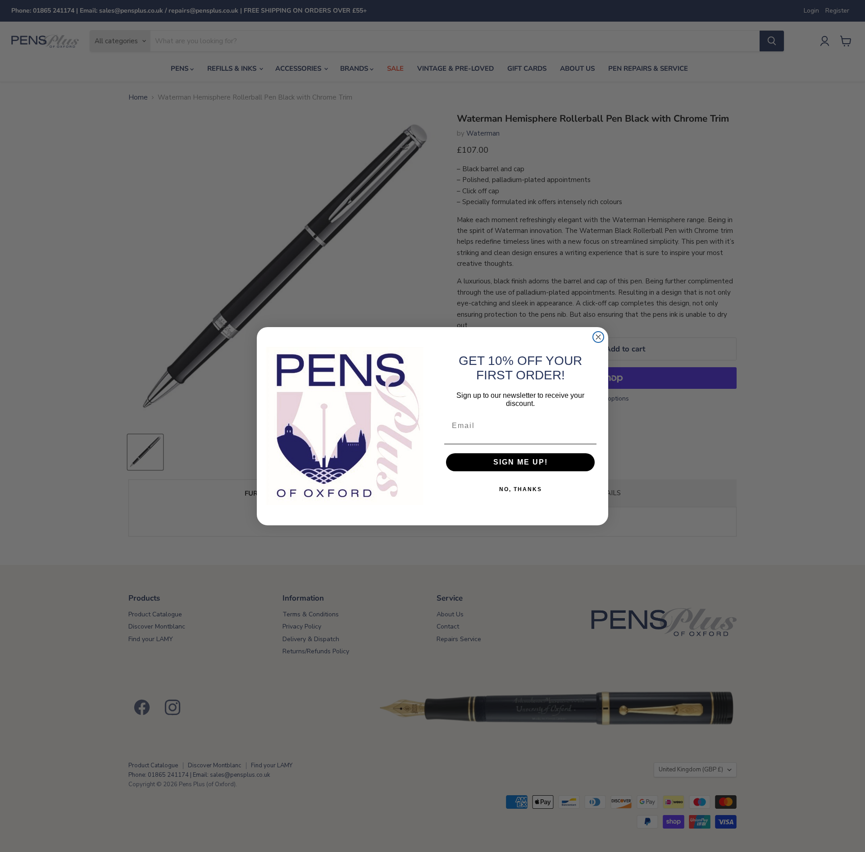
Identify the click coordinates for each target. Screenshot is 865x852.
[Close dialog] (598, 337)
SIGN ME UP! (520, 462)
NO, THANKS (520, 489)
